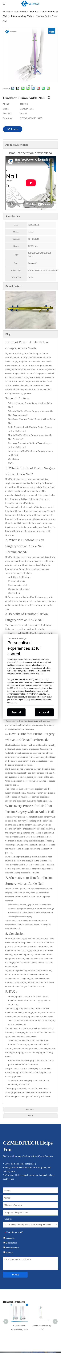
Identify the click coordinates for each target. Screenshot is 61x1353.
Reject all (16, 712)
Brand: (6, 109)
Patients (9, 1252)
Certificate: (8, 118)
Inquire (14, 129)
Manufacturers (12, 1247)
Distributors (11, 1243)
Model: (6, 104)
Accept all (44, 712)
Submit (15, 1274)
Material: (7, 113)
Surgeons (10, 1238)
